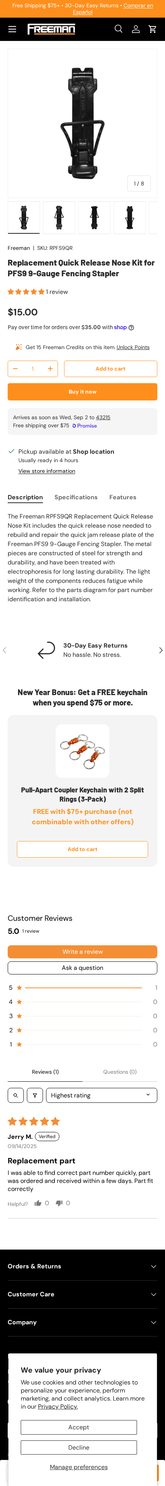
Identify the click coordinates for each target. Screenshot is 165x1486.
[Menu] (12, 29)
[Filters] (35, 1095)
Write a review (83, 952)
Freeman (19, 247)
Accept (78, 1427)
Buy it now (83, 391)
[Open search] (16, 1095)
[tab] (25, 497)
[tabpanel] (82, 558)
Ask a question (82, 968)
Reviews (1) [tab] (45, 1071)
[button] (152, 29)
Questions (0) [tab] (120, 1071)
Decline (78, 1447)
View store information (46, 470)
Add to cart (110, 368)
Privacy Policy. (58, 1406)
